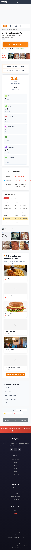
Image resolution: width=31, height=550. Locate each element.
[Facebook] (11, 449)
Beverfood (26, 534)
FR (23, 2)
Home (3, 29)
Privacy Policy (15, 493)
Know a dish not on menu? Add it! (16, 70)
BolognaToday (9, 537)
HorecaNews (19, 534)
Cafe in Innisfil (7, 391)
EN (18, 2)
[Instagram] (15, 449)
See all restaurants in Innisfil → (15, 374)
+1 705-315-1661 (20, 176)
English (15, 513)
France (15, 465)
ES (20, 2)
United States (15, 474)
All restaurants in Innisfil (10, 399)
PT (29, 2)
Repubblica (4, 534)
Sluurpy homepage (8, 402)
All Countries (15, 459)
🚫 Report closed (18, 413)
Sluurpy (15, 477)
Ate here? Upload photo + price (16, 66)
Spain (15, 468)
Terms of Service (15, 496)
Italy (15, 462)
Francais (15, 519)
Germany (15, 471)
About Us (15, 488)
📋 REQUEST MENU (15, 44)
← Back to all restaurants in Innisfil (15, 420)
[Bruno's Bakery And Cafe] (4, 56)
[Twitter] (19, 449)
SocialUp (23, 537)
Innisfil (6, 29)
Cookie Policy (15, 499)
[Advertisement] (15, 14)
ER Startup (16, 537)
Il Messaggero (11, 534)
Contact (15, 490)
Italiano (15, 510)
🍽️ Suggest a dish (21, 410)
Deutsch (15, 522)
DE (26, 2)
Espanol (16, 516)
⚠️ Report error (7, 413)
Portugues (15, 525)
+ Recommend (6, 50)
